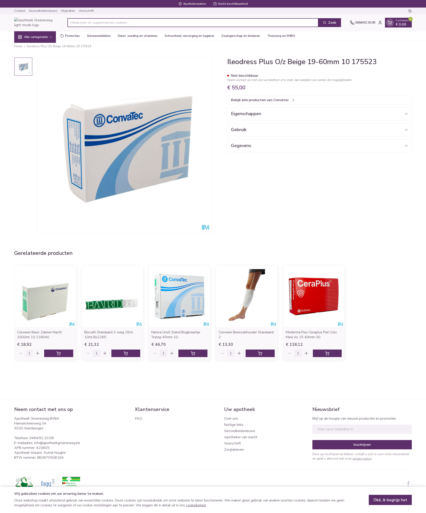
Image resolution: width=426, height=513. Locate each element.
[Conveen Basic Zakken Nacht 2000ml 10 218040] (45, 296)
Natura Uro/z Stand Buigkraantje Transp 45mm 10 (175, 335)
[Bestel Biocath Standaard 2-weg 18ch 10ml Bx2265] (125, 353)
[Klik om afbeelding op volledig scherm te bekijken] (125, 145)
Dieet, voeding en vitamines (138, 36)
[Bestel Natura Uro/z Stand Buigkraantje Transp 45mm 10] (192, 353)
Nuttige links (233, 424)
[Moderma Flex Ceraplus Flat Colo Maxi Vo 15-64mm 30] (314, 296)
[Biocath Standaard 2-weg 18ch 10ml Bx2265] (112, 296)
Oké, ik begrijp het (390, 500)
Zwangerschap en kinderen (240, 36)
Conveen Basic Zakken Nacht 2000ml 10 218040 (39, 335)
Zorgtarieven (234, 449)
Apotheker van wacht (240, 437)
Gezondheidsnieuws (43, 11)
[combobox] (192, 22)
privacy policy (362, 458)
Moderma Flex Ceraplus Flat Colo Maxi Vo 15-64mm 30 (311, 335)
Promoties (72, 36)
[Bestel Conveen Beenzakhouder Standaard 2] (260, 353)
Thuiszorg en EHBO (281, 36)
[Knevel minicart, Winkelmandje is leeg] (390, 23)
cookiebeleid (196, 505)
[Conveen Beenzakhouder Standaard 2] (246, 296)
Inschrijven (362, 444)
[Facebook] (408, 483)
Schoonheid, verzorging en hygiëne (189, 36)
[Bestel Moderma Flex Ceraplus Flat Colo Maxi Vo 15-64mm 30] (327, 353)
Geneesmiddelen (99, 36)
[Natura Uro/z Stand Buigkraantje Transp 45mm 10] (179, 296)
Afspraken (68, 11)
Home (18, 46)
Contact (19, 11)
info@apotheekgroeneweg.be (57, 442)
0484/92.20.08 (41, 438)
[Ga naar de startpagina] (36, 23)
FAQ (138, 418)
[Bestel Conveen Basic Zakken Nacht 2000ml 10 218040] (58, 353)
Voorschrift (86, 11)
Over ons (231, 418)
